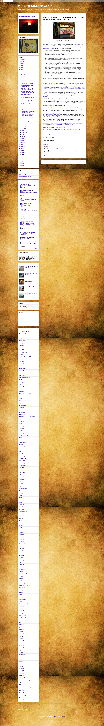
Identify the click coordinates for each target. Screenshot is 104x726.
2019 (21, 140)
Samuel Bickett (50, 44)
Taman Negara (22, 573)
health (20, 407)
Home (64, 161)
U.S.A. (79, 129)
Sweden (20, 675)
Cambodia (21, 587)
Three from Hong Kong (25, 205)
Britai (20, 638)
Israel (20, 518)
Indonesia (21, 449)
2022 (21, 67)
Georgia (20, 645)
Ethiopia (20, 564)
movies (20, 345)
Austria (20, 550)
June (23, 126)
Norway (20, 437)
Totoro (20, 444)
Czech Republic (22, 599)
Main (20, 652)
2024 (21, 63)
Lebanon (21, 606)
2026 (21, 59)
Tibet (20, 576)
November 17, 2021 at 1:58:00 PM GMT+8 (52, 142)
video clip (21, 460)
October (24, 119)
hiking (20, 349)
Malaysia (21, 382)
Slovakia (21, 673)
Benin (20, 636)
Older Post (82, 161)
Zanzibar (21, 495)
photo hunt (21, 370)
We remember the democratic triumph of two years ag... (28, 83)
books (20, 391)
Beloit (20, 439)
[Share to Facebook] (63, 127)
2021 (21, 69)
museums (67, 129)
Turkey (20, 493)
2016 (21, 146)
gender (20, 534)
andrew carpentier (47, 137)
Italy (20, 486)
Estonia (20, 601)
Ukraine (20, 490)
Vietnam (21, 456)
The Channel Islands (23, 680)
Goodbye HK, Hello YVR (26, 184)
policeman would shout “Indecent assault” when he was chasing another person (58, 88)
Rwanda (21, 668)
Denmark (21, 539)
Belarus (20, 633)
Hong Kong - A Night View (25, 238)
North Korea (21, 509)
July (23, 124)
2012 (21, 154)
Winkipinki (21, 513)
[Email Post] (57, 127)
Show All (36, 248)
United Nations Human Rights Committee (28, 686)
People (71, 129)
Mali (20, 608)
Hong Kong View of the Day (27, 237)
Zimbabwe (21, 523)
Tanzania (21, 433)
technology (21, 465)
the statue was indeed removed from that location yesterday (56, 115)
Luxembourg (22, 488)
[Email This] (59, 127)
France (20, 428)
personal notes (22, 499)
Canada (20, 476)
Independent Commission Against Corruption (70, 98)
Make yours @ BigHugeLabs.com (22, 710)
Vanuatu (21, 692)
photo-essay (21, 352)
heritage (21, 578)
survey (20, 546)
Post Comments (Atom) (66, 165)
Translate (29, 308)
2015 (21, 148)
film (19, 697)
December (24, 71)
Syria (20, 571)
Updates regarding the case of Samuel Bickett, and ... (27, 95)
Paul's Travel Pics (24, 231)
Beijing (20, 527)
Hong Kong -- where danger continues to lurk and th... (27, 89)
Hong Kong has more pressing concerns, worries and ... (27, 76)
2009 (21, 160)
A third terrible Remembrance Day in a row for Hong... (28, 101)
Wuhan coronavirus (23, 377)
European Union (22, 603)
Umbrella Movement (23, 393)
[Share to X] (62, 127)
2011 (21, 156)
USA (20, 684)
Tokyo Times (23, 209)
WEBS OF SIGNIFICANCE (35, 6)
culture (47, 129)
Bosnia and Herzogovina (24, 585)
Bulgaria (21, 640)
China (20, 536)
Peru (20, 661)
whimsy (20, 375)
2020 (21, 138)
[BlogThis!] (60, 127)
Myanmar (21, 543)
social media (21, 699)
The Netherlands (22, 435)
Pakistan (21, 610)
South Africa (21, 467)
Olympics (21, 451)
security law (75, 129)
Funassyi (21, 426)
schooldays (21, 463)
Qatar (20, 666)
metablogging (22, 442)
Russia (20, 502)
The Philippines (22, 511)
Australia (21, 481)
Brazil (20, 516)
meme (20, 497)
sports (20, 627)
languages (21, 624)
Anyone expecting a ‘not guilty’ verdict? (28, 199)
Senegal (21, 670)
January (24, 136)
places (20, 336)
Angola (20, 629)
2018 (21, 142)
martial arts (21, 458)
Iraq (20, 650)
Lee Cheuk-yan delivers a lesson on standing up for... (28, 92)
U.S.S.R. (21, 620)
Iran (20, 483)
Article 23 (21, 504)
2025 (21, 61)
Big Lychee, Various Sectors (27, 198)
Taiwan (20, 412)
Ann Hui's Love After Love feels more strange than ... (27, 79)
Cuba (20, 596)
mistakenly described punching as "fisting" (66, 86)
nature (20, 347)
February (24, 134)
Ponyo (20, 384)
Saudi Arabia (22, 615)
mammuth (55, 716)
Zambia (20, 562)
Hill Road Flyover (23, 217)
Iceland (20, 647)
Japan (20, 354)
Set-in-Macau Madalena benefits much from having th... (27, 108)
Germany (21, 405)
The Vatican (21, 617)
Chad (20, 590)
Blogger (63, 716)
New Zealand (22, 520)
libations (21, 386)
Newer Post (45, 161)
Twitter (20, 682)
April (23, 130)
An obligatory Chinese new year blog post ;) (31, 280)
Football (20, 472)
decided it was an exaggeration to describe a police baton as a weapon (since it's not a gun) (62, 86)
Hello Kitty (21, 414)
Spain (20, 453)
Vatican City (21, 695)
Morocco (21, 659)
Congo (20, 594)
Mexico (20, 656)
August (23, 122)
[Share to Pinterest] (64, 127)
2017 (21, 144)
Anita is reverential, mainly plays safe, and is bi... (27, 86)
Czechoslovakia (22, 553)
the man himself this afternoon (69, 75)
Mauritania (21, 654)
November (24, 73)
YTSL (45, 144)
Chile (20, 592)
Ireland (20, 541)
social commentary (23, 470)
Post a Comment (47, 155)
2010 (21, 158)
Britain (20, 389)
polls (20, 580)
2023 (21, 65)
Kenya (20, 506)
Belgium (20, 525)
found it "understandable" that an (78, 87)
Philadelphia (21, 423)
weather (20, 366)
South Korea (21, 409)
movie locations (22, 419)
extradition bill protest (56, 129)
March (23, 132)
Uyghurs (21, 690)
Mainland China (22, 359)
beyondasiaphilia (24, 242)
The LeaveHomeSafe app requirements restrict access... (27, 115)
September (24, 121)
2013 (21, 152)
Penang (20, 400)
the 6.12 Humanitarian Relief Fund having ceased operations (64, 104)
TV (19, 430)
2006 (21, 165)
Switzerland (21, 677)
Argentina (21, 631)
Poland (20, 613)
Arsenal (20, 474)
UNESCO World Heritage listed (26, 416)
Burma (20, 643)
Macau (20, 421)
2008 (21, 161)
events (50, 129)
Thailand (21, 479)
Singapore (21, 446)
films (20, 622)
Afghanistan (21, 548)
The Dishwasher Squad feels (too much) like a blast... (27, 104)
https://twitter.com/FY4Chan (25, 176)
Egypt (20, 529)
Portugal (21, 663)
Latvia (20, 566)
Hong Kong (63, 129)
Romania (21, 560)
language (21, 402)
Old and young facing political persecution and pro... (28, 112)
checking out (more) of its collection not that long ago (62, 124)
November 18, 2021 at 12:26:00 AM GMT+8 (52, 153)
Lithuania (21, 569)
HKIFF (20, 379)
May (23, 128)
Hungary (21, 555)
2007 (21, 163)
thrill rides (21, 583)
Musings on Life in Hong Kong (27, 215)
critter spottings (22, 363)
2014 (21, 150)
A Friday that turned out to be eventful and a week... (27, 98)
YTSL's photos (22, 331)
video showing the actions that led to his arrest (66, 109)
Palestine (21, 532)
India (20, 557)
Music (20, 396)
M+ (49, 123)
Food (20, 361)
